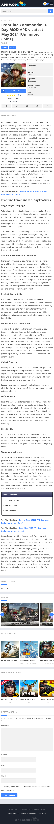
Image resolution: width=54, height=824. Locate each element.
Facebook (6, 106)
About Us (32, 813)
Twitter (17, 106)
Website (4, 776)
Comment (5, 725)
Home (3, 21)
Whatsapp (47, 106)
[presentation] (2, 614)
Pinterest (27, 106)
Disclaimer (12, 813)
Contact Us (42, 813)
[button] (50, 11)
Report (14, 102)
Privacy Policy (22, 813)
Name (4, 755)
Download (15, 91)
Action (10, 21)
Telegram (37, 106)
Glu (29, 67)
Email (4, 765)
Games (12, 47)
